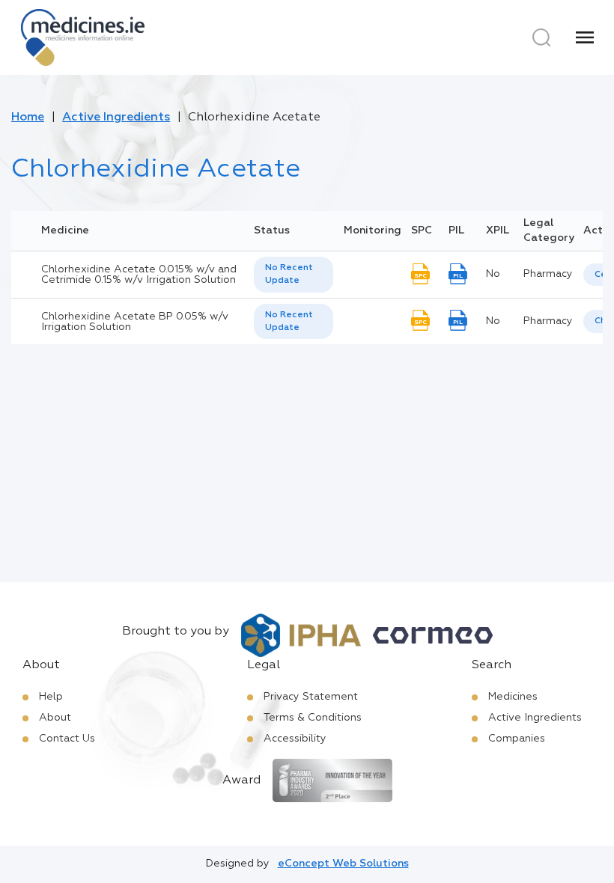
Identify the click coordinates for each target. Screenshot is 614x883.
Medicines (513, 696)
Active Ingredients (116, 117)
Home (27, 117)
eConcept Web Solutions (343, 863)
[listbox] (293, 275)
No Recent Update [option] (289, 274)
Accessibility (295, 738)
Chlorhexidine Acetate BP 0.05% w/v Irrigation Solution (134, 321)
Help (51, 696)
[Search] (541, 37)
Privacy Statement (311, 696)
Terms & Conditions (313, 717)
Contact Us (67, 738)
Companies (516, 738)
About (55, 717)
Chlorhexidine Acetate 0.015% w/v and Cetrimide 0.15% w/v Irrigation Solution (139, 274)
